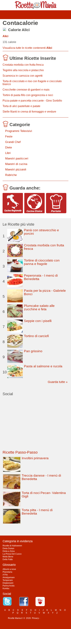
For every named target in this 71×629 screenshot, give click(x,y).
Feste (8, 136)
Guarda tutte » (58, 382)
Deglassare (8, 583)
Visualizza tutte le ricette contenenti (27, 47)
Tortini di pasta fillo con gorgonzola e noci (28, 95)
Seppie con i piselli (38, 321)
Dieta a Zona (9, 551)
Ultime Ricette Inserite (32, 58)
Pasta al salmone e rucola (43, 366)
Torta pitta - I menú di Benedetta (37, 511)
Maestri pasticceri (16, 158)
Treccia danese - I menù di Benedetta (41, 477)
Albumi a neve (9, 569)
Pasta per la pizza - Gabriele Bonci (45, 292)
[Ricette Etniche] (34, 203)
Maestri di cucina (16, 164)
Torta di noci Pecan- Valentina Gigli (44, 494)
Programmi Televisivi (18, 131)
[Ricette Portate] (56, 203)
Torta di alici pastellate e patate (21, 106)
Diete (8, 147)
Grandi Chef (13, 142)
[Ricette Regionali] (13, 203)
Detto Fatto (8, 559)
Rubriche (11, 175)
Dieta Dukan (8, 548)
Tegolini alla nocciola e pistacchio (23, 70)
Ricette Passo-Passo (20, 452)
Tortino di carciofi (36, 336)
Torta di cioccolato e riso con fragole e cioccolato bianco (32, 83)
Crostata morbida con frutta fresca (23, 64)
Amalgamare (9, 577)
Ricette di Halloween (12, 545)
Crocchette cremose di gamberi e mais (26, 89)
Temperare (8, 580)
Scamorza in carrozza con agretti (23, 75)
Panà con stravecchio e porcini (41, 231)
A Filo (5, 575)
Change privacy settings (51, 618)
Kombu (6, 588)
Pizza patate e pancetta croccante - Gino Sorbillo (32, 100)
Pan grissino (33, 351)
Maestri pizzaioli (15, 169)
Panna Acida (8, 586)
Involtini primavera (35, 458)
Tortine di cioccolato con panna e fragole (42, 262)
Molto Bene (8, 556)
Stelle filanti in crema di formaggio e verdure (29, 111)
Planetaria (7, 572)
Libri (8, 153)
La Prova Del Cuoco (12, 554)
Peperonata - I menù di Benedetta (41, 277)
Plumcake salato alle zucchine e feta (39, 307)
